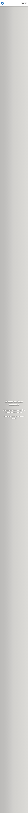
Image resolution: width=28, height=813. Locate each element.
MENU (23, 3)
